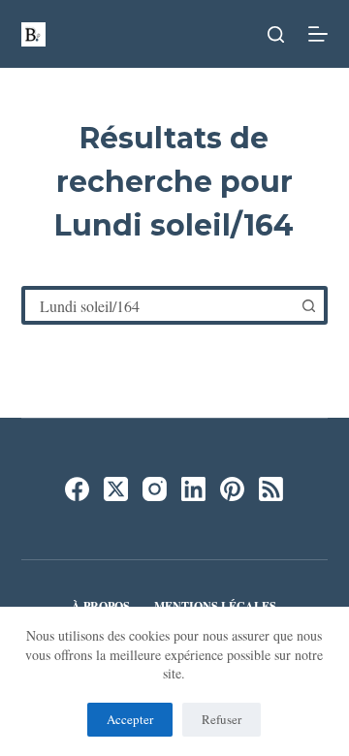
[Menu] (318, 34)
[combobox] (159, 305)
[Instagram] (155, 489)
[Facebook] (77, 489)
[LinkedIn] (193, 489)
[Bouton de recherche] (308, 305)
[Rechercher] (276, 34)
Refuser (221, 719)
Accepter (130, 719)
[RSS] (271, 489)
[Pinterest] (232, 489)
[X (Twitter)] (116, 489)
